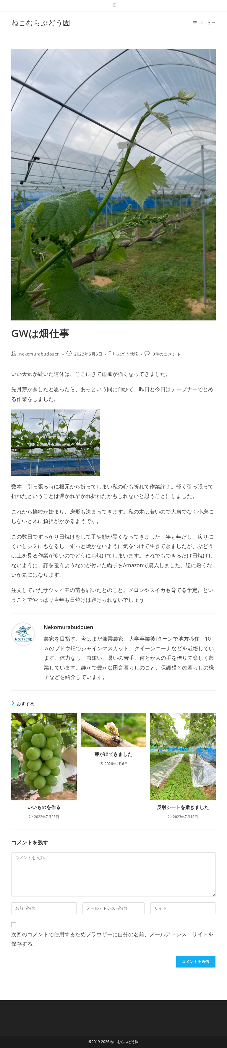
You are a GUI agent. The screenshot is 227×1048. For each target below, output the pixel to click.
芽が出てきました (113, 754)
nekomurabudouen (39, 354)
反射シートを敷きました (183, 807)
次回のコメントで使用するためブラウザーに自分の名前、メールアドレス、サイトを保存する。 (112, 939)
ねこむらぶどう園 (40, 22)
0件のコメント (167, 354)
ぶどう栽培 (127, 354)
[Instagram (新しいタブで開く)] (113, 5)
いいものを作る (44, 807)
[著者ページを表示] (23, 633)
